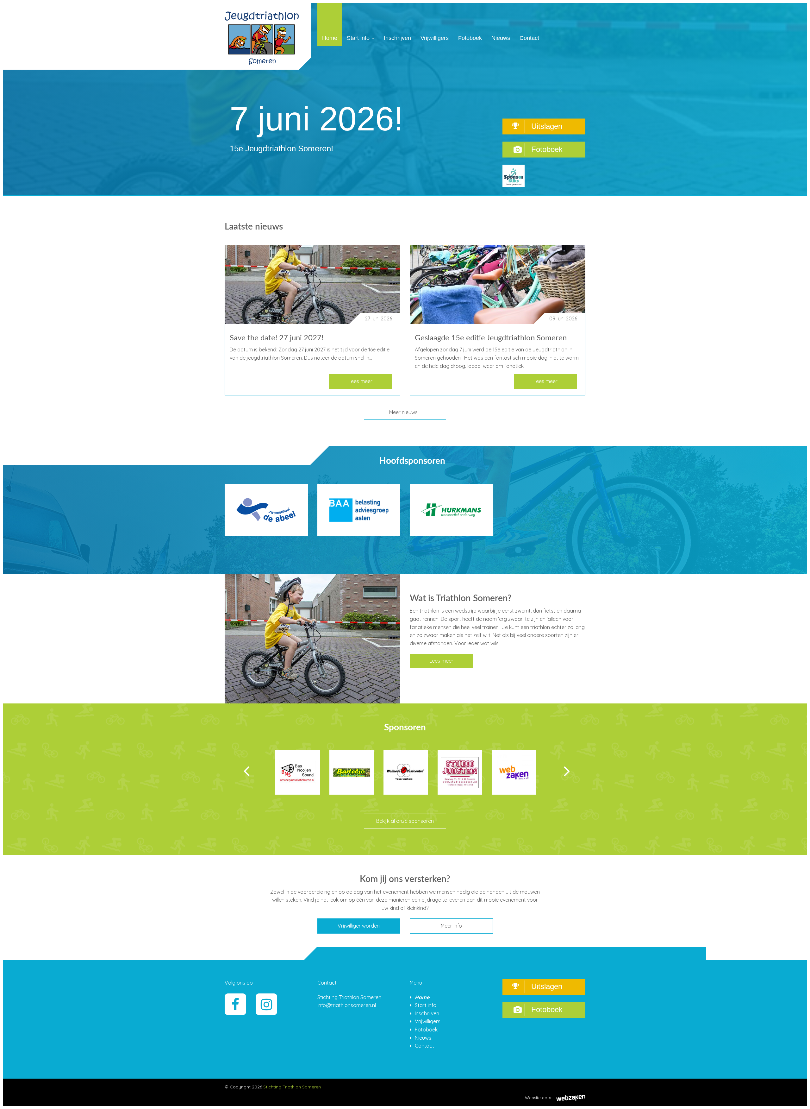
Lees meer (360, 381)
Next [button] (557, 771)
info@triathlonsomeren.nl (346, 1005)
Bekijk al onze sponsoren (405, 821)
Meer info (451, 926)
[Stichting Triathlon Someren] (262, 36)
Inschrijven (397, 38)
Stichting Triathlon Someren (292, 1087)
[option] (297, 782)
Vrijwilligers (435, 38)
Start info (359, 38)
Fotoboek (470, 38)
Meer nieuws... (405, 412)
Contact (529, 38)
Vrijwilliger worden (359, 926)
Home (329, 38)
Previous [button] (256, 771)
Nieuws (500, 38)
